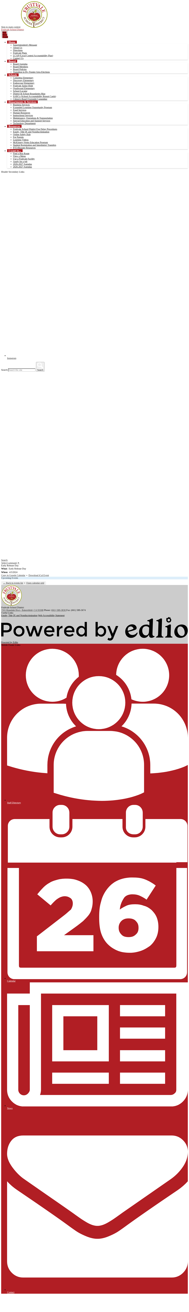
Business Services (21, 105)
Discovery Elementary (23, 80)
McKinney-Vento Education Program (30, 142)
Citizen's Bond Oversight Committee (30, 99)
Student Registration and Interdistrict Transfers (34, 145)
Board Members (20, 66)
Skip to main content (10, 27)
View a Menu (19, 156)
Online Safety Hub (22, 134)
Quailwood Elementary (24, 88)
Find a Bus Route (21, 153)
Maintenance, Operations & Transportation (33, 118)
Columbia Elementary (23, 77)
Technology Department (24, 123)
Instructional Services (23, 115)
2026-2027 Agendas (22, 164)
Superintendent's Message (25, 45)
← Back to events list (13, 583)
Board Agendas (20, 64)
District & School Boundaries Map (29, 93)
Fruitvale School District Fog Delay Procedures (35, 129)
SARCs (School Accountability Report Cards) (34, 96)
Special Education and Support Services (31, 120)
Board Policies (20, 69)
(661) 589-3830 (58, 610)
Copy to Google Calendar (13, 575)
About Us (17, 47)
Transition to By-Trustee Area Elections (31, 72)
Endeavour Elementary (23, 83)
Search (4, 370)
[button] (12, 42)
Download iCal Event (38, 575)
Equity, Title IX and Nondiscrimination (31, 132)
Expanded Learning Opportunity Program (32, 107)
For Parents (18, 137)
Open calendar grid (35, 583)
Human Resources (21, 112)
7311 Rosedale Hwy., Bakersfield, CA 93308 (22, 610)
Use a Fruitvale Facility (24, 159)
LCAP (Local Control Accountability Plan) (33, 55)
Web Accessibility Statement (51, 615)
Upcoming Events (9, 578)
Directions (18, 50)
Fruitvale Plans (20, 53)
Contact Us (18, 58)
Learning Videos (20, 140)
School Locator (20, 91)
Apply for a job (20, 161)
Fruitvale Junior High (23, 85)
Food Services (19, 110)
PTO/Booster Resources (24, 147)
